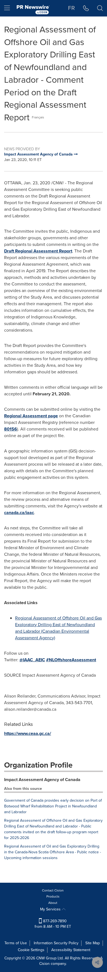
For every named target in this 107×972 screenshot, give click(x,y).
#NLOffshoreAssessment (71, 660)
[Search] (100, 8)
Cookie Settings (31, 950)
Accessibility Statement (70, 950)
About (52, 902)
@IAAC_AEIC (32, 660)
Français (38, 117)
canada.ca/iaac (19, 512)
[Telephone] (86, 8)
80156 (10, 429)
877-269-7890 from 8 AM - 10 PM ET (53, 923)
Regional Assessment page (31, 416)
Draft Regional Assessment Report (38, 251)
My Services (51, 909)
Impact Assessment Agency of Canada (42, 779)
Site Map (92, 943)
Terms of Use (15, 943)
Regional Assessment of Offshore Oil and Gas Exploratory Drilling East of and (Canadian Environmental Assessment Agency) (58, 628)
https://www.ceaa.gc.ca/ (27, 733)
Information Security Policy (56, 943)
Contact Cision (53, 890)
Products (53, 896)
